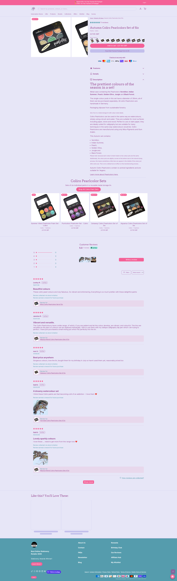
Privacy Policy (106, 572)
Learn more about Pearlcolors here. (104, 174)
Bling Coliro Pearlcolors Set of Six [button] (51, 304)
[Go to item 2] (87, 259)
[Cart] (144, 9)
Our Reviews (116, 553)
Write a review (131, 260)
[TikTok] (32, 572)
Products (53, 14)
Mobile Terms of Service (138, 572)
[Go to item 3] (93, 259)
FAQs (80, 553)
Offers (75, 14)
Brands (60, 14)
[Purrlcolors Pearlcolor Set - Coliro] (74, 207)
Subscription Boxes (37, 14)
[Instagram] (34, 572)
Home (91, 18)
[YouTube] (45, 572)
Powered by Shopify (121, 578)
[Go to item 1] (81, 259)
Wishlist (81, 14)
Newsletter (82, 557)
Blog (88, 14)
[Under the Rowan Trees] (33, 9)
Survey (93, 14)
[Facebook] (37, 572)
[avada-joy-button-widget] (172, 576)
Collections (68, 14)
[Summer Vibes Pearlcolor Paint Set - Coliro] (45, 207)
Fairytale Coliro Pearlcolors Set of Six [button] (52, 420)
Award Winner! (36, 564)
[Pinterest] (40, 572)
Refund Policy (116, 572)
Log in (144, 2)
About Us (81, 543)
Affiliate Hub (116, 557)
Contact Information (96, 572)
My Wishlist (116, 562)
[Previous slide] (34, 37)
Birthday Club (116, 548)
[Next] (142, 40)
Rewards (114, 543)
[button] (95, 22)
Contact (81, 548)
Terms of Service (126, 572)
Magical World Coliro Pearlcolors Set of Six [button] (54, 339)
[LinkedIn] (42, 572)
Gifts (46, 14)
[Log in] (140, 9)
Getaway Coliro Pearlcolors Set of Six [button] (53, 373)
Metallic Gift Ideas (98, 18)
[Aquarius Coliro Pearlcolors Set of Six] (133, 207)
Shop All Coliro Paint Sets (89, 189)
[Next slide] (85, 37)
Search (87, 572)
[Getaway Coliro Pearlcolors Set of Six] (104, 207)
